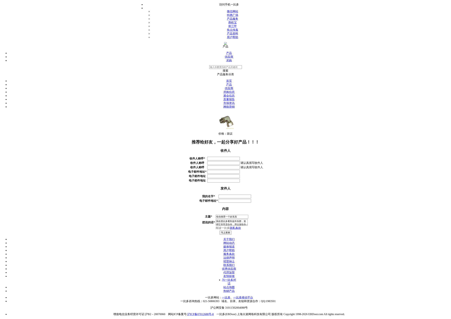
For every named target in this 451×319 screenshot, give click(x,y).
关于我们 (229, 239)
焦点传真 (232, 29)
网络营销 (229, 106)
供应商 (229, 56)
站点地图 (229, 287)
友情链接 (229, 276)
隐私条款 (235, 227)
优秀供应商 (229, 268)
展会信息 (229, 95)
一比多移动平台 (243, 297)
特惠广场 (232, 15)
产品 (229, 53)
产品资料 (232, 33)
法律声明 (229, 257)
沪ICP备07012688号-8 (200, 314)
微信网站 (232, 11)
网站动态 (229, 242)
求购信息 (229, 91)
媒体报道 (229, 246)
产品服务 (232, 18)
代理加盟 (229, 272)
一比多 (226, 297)
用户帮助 (232, 37)
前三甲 (232, 26)
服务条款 (229, 253)
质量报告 (229, 99)
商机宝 (232, 22)
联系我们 (229, 265)
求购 (229, 60)
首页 (229, 80)
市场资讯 (229, 103)
